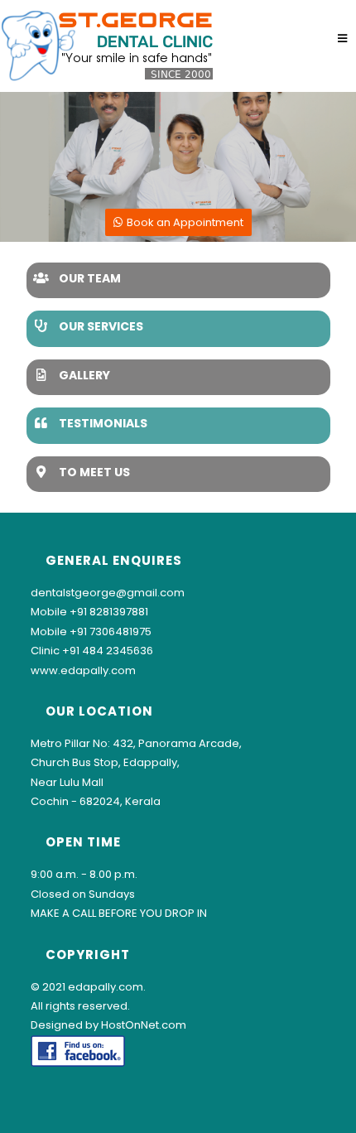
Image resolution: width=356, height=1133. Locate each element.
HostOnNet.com (143, 1025)
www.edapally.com (83, 670)
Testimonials (103, 423)
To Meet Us (94, 472)
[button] (178, 222)
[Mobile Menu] (343, 38)
